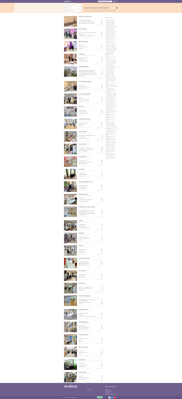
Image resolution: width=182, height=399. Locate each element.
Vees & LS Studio (82, 144)
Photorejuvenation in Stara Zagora (111, 130)
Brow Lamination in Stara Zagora (111, 93)
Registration (108, 390)
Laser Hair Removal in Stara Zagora (111, 26)
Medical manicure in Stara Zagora (111, 61)
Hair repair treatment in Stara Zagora (110, 75)
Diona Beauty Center (83, 334)
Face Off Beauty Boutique (84, 295)
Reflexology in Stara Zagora (110, 124)
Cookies (107, 393)
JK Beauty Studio (82, 156)
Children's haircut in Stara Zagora (111, 50)
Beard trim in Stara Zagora (110, 44)
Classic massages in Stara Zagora (111, 59)
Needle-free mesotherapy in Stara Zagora (111, 112)
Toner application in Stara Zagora (111, 95)
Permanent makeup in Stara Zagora (110, 55)
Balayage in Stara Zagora (110, 51)
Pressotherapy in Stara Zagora (110, 157)
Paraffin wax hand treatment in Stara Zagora (110, 140)
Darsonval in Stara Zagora (110, 109)
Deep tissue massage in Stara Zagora (110, 151)
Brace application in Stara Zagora (111, 141)
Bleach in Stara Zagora (109, 108)
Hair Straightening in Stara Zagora (111, 94)
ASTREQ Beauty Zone (83, 322)
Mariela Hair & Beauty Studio (85, 16)
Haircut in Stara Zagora (109, 58)
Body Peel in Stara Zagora (110, 158)
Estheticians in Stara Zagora (110, 23)
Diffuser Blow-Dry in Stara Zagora (111, 126)
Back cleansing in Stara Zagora (110, 131)
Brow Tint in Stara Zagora (110, 70)
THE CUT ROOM (82, 270)
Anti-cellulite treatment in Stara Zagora (110, 118)
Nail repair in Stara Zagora (110, 73)
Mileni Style (81, 233)
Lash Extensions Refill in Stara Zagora (110, 81)
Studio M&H (81, 169)
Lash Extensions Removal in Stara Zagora (111, 83)
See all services (99, 25)
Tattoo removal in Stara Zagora (111, 142)
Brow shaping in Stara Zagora (110, 40)
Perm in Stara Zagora (109, 99)
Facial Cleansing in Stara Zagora (111, 35)
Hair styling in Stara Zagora (110, 68)
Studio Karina (82, 54)
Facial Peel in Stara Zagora (110, 96)
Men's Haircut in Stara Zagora (110, 33)
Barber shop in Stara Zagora (90, 10)
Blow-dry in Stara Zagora (109, 71)
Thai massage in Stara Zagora (110, 32)
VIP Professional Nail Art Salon (86, 181)
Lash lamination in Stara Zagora (111, 78)
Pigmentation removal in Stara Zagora (110, 147)
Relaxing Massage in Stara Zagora (111, 107)
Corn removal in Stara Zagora (110, 138)
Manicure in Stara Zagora (110, 24)
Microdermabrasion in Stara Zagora (111, 85)
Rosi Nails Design (82, 131)
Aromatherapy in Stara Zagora (110, 121)
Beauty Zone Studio (83, 347)
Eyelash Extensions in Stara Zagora (111, 48)
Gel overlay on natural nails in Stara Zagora (111, 87)
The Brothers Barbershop (84, 93)
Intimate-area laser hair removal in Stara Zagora (111, 91)
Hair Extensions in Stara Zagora (110, 103)
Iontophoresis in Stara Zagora (110, 153)
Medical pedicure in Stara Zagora (111, 27)
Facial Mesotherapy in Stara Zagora (111, 110)
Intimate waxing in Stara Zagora (111, 77)
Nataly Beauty (82, 359)
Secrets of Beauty (83, 28)
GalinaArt (81, 245)
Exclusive (81, 220)
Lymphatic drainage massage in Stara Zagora (111, 136)
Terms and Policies (109, 391)
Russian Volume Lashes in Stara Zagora (111, 57)
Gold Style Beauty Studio (84, 119)
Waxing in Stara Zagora (109, 28)
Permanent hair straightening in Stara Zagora (110, 115)
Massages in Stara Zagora (100, 10)
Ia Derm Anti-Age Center (84, 258)
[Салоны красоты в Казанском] (116, 394)
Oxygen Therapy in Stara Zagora (111, 100)
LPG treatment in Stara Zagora (110, 149)
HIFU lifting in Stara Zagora (110, 145)
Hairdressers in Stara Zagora (111, 10)
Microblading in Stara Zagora (110, 29)
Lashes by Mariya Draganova (85, 81)
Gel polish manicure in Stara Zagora (111, 37)
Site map (88, 389)
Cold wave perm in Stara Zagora (111, 154)
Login (107, 389)
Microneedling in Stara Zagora (110, 79)
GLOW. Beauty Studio (83, 66)
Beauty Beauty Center (84, 194)
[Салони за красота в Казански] (114, 394)
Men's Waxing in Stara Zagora (110, 46)
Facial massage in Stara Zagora (110, 89)
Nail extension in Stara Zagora (110, 66)
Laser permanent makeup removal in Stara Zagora (111, 128)
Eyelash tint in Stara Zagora (110, 116)
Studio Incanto (82, 283)
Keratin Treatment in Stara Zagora (111, 98)
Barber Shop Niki (82, 372)
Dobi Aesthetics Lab (83, 309)
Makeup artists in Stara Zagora (110, 31)
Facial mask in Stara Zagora (110, 132)
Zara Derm (81, 106)
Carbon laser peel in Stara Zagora (111, 125)
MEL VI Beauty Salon (83, 41)
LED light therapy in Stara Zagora (111, 104)
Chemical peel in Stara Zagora (110, 105)
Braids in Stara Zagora (109, 53)
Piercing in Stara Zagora (109, 155)
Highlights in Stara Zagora (110, 72)
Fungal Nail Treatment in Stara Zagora (110, 134)
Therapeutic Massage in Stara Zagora (110, 39)
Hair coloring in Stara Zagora (110, 63)
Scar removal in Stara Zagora (110, 148)
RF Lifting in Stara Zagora (110, 88)
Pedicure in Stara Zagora (109, 36)
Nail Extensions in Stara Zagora (110, 45)
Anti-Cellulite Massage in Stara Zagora (110, 42)
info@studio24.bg (111, 386)
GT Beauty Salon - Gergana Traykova (87, 206)
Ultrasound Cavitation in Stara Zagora (110, 120)
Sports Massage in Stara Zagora (111, 49)
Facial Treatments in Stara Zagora (111, 62)
